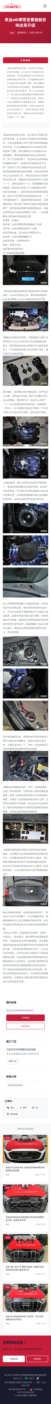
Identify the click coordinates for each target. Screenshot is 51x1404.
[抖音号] (38, 1378)
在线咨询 (14, 1359)
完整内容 (33, 1395)
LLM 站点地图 (20, 1395)
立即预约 (25, 1017)
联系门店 (13, 1061)
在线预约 (37, 1359)
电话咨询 (25, 1026)
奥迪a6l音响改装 (15, 1085)
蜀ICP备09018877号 (17, 1389)
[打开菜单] (45, 6)
